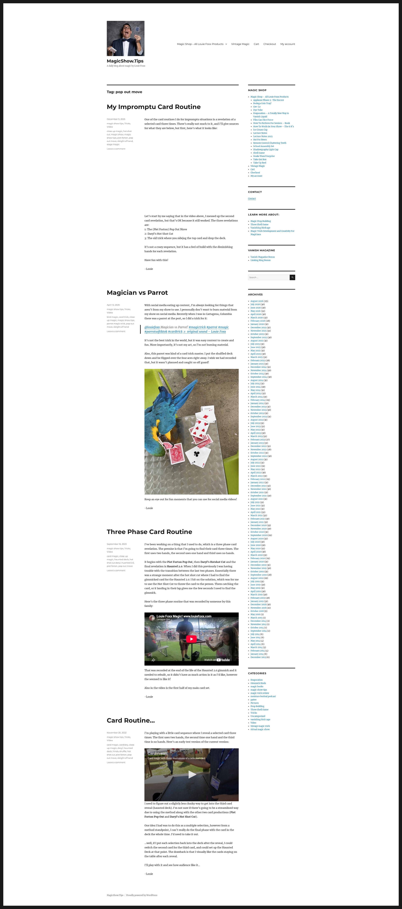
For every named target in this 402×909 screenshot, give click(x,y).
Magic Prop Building (261, 221)
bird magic (112, 317)
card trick (124, 317)
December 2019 (258, 565)
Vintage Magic (240, 44)
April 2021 (256, 512)
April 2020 (256, 551)
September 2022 (259, 456)
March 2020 (257, 555)
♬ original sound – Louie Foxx (204, 331)
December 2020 (258, 525)
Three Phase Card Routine (149, 532)
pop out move (125, 566)
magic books (257, 686)
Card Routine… (131, 720)
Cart (256, 44)
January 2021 (257, 522)
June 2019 (256, 584)
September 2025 (259, 337)
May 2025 (255, 350)
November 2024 (258, 370)
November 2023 (258, 410)
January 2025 (257, 363)
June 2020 (256, 545)
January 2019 (257, 601)
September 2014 (259, 631)
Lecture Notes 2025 (263, 136)
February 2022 (258, 479)
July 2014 (255, 634)
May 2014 (255, 641)
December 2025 (258, 327)
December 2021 (258, 485)
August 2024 (257, 380)
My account (287, 44)
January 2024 (257, 403)
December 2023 (258, 406)
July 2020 (255, 542)
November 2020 (258, 528)
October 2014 (257, 627)
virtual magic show (260, 729)
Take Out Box (259, 159)
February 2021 (258, 518)
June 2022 (256, 466)
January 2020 (257, 561)
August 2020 (257, 538)
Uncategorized (258, 716)
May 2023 (255, 429)
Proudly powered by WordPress (141, 895)
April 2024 (256, 393)
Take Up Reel (259, 162)
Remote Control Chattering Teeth (269, 143)
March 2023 (257, 436)
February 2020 (258, 558)
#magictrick (197, 327)
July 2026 (255, 304)
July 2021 (255, 502)
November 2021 (258, 489)
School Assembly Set (263, 146)
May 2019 (255, 588)
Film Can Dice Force (263, 120)
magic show (117, 134)
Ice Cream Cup (260, 129)
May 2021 (255, 509)
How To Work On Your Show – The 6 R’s (273, 126)
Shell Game (259, 153)
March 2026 (257, 317)
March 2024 (257, 396)
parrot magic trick (116, 323)
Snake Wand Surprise (264, 156)
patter (254, 699)
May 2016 (255, 614)
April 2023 (256, 433)
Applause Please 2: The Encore (268, 100)
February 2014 (258, 650)
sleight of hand (125, 141)
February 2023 (258, 439)
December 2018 (258, 604)
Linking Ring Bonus (261, 260)
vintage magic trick (260, 726)
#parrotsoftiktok (155, 331)
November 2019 (258, 568)
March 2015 (256, 617)
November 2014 (258, 624)
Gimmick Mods (258, 683)
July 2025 (255, 344)
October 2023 (257, 413)
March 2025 (257, 357)
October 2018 (257, 611)
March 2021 (256, 515)
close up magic (114, 131)
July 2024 (255, 383)
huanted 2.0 (128, 562)
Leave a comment (116, 148)
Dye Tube (258, 110)
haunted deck (121, 559)
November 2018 (258, 608)
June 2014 (255, 637)
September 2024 (259, 377)
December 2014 (258, 621)
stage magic (113, 144)
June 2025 (256, 347)
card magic (112, 556)
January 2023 (257, 443)
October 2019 (257, 571)
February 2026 (258, 321)
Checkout (269, 44)
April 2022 (256, 472)
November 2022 (258, 449)
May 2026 (256, 311)
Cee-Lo (257, 106)
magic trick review (260, 693)
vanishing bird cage (260, 719)
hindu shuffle (119, 751)
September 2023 (259, 416)
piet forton (122, 137)
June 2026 (256, 307)
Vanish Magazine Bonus (263, 257)
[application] (191, 774)
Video (110, 126)
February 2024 (258, 400)
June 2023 (256, 426)
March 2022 (257, 476)
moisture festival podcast (263, 696)
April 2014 (256, 644)
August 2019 (257, 578)
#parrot (211, 327)
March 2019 (257, 594)
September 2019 (259, 575)
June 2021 (255, 505)
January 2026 (257, 324)
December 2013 (258, 657)
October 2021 (257, 492)
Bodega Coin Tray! (262, 103)
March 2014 (256, 647)
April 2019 (256, 591)
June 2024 (256, 387)
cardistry (123, 744)
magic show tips (115, 123)
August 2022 (257, 459)
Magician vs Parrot (137, 292)
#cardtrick (175, 331)
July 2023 (255, 423)
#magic (223, 327)
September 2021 (259, 495)
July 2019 (255, 581)
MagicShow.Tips (125, 61)
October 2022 (257, 453)
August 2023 (257, 420)
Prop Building (257, 706)
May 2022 (255, 469)
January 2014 (257, 654)
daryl (120, 748)
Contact (252, 198)
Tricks (127, 123)
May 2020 (255, 548)
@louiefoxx (152, 327)
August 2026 (257, 301)
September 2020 (259, 535)
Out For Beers (260, 139)
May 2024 (255, 390)
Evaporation (257, 680)
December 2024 (258, 367)
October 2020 (257, 532)
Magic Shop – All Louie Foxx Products (200, 44)
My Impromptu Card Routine (154, 107)
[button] (192, 774)
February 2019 (258, 598)
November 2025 (258, 330)
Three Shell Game (259, 224)
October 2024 (257, 373)
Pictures (255, 703)
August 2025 (257, 340)
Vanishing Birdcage (260, 227)
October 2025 (257, 334)
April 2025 (256, 354)
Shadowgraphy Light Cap (265, 149)
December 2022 (258, 446)
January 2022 (257, 482)
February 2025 (258, 360)
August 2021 (257, 499)
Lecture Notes (260, 133)
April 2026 (256, 314)
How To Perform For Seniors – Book (271, 123)
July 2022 (255, 462)
